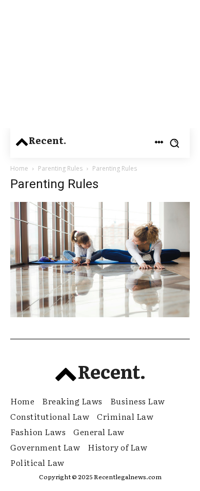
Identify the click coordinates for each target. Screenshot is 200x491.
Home (19, 168)
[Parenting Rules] (100, 314)
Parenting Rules (60, 168)
